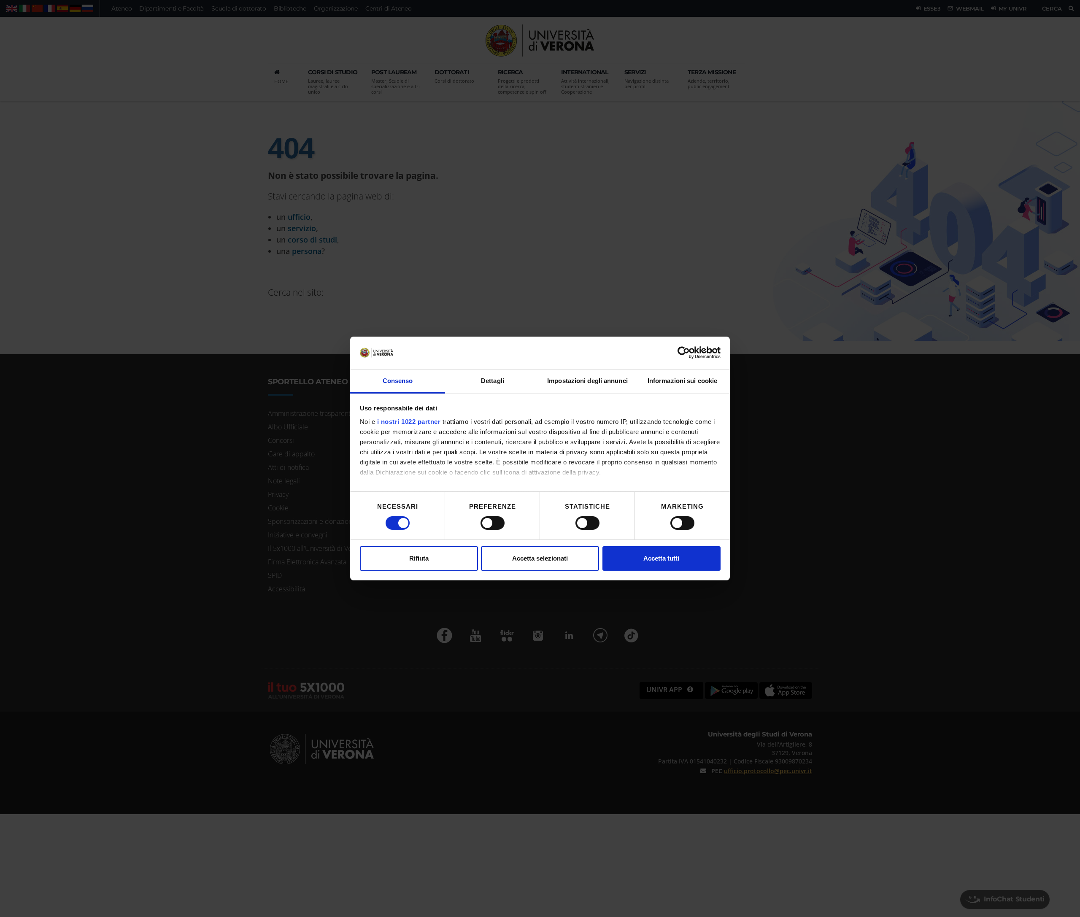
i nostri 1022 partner (409, 421)
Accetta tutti (661, 558)
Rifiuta (419, 558)
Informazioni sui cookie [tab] (682, 380)
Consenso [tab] (398, 380)
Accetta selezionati (540, 558)
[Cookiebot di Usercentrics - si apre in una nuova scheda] (684, 352)
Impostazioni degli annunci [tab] (587, 380)
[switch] (493, 523)
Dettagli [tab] (492, 380)
